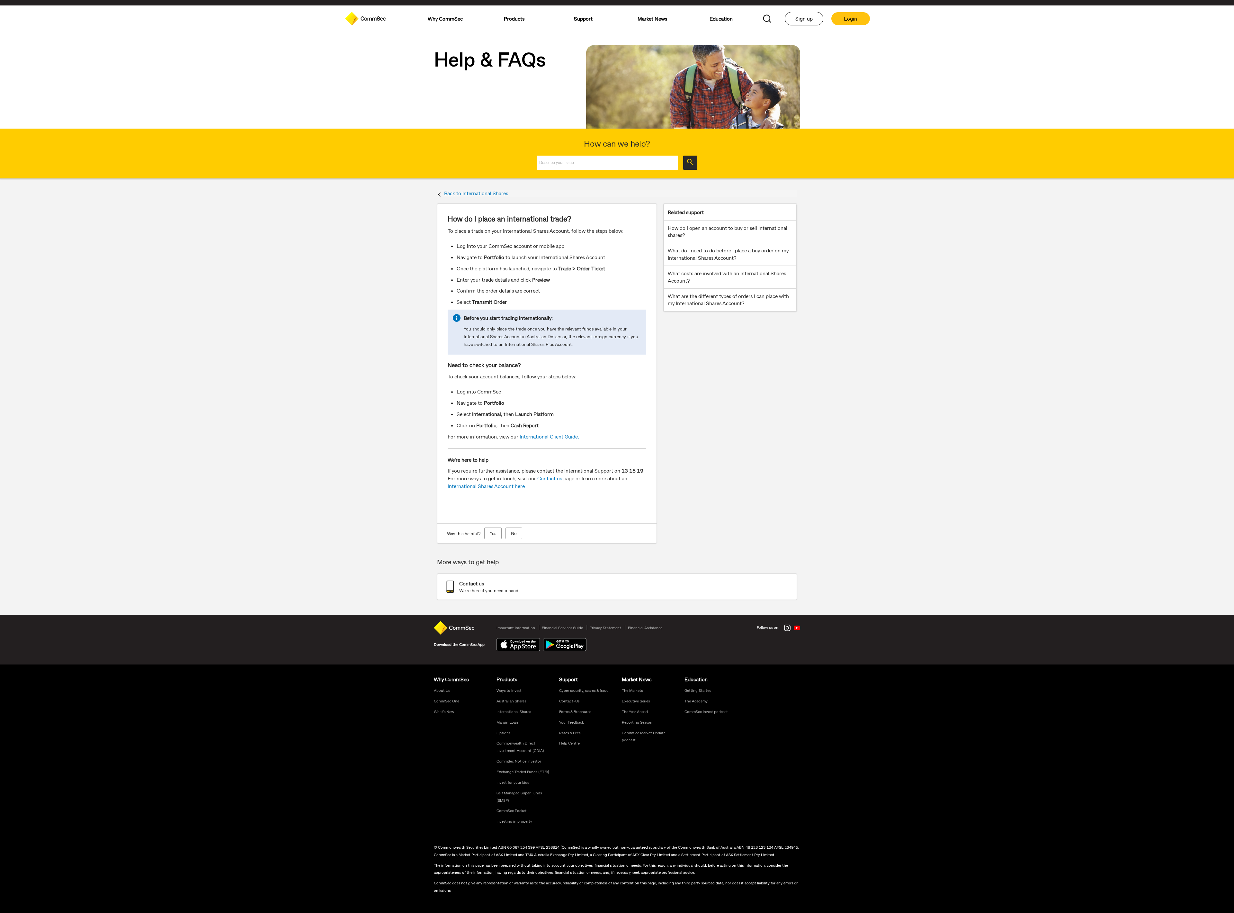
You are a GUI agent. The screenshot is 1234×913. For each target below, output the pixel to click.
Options (503, 732)
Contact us (549, 478)
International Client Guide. (549, 436)
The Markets (632, 690)
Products (506, 679)
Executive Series (636, 701)
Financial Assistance (645, 627)
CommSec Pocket (511, 810)
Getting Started (697, 690)
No (514, 533)
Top (1227, 721)
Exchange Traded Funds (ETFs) (522, 771)
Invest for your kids (512, 782)
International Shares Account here (486, 486)
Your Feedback (571, 722)
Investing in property (514, 821)
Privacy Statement (605, 627)
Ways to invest (509, 690)
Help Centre (569, 743)
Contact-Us (569, 701)
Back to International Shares (476, 193)
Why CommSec (451, 679)
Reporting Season (637, 722)
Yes (493, 533)
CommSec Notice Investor (518, 761)
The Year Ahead (635, 711)
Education (696, 679)
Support (568, 679)
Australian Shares (511, 701)
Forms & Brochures (575, 711)
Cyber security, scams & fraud (584, 690)
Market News (636, 679)
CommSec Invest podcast (706, 711)
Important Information (515, 627)
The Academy (696, 701)
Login (850, 18)
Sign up (804, 18)
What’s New (444, 711)
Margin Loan (507, 722)
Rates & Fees (569, 732)
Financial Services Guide (562, 627)
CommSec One (446, 701)
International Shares (513, 711)
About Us (442, 690)
